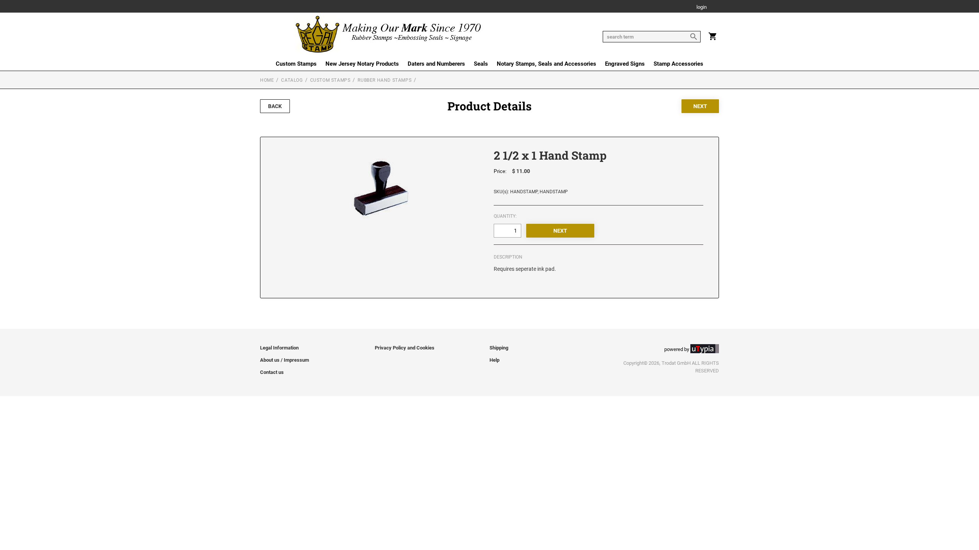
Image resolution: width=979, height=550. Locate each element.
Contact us (272, 372)
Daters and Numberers (436, 63)
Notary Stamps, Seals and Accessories (546, 63)
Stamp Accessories (678, 63)
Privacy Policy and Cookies (404, 348)
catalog (291, 80)
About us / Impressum (284, 360)
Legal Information (279, 348)
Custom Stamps (296, 63)
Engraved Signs (625, 63)
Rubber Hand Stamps (384, 80)
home (267, 80)
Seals (481, 63)
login (701, 7)
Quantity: (505, 216)
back (275, 106)
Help (494, 360)
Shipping (499, 348)
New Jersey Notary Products (362, 63)
